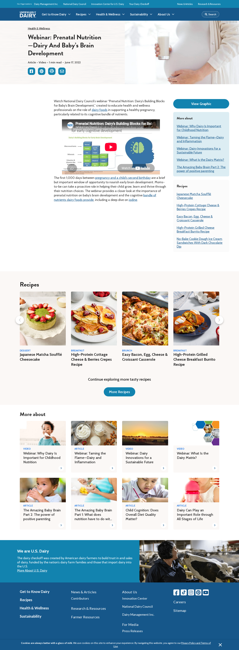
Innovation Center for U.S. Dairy (107, 4)
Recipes (26, 600)
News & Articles (185, 4)
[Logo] (28, 14)
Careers (179, 602)
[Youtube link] (206, 592)
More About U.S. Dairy (32, 570)
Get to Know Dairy (35, 591)
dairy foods (99, 110)
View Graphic (201, 104)
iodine (133, 200)
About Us (129, 592)
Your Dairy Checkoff (139, 4)
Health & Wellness (39, 28)
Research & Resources (209, 4)
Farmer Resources (85, 617)
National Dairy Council (74, 4)
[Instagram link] (191, 592)
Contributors (80, 598)
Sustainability (30, 616)
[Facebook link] (176, 592)
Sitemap (179, 610)
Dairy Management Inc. (46, 4)
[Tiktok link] (184, 592)
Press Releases (132, 631)
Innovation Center (134, 598)
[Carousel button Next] (219, 320)
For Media (130, 624)
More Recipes (119, 392)
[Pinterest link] (198, 592)
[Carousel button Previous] (20, 320)
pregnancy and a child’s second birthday (123, 178)
